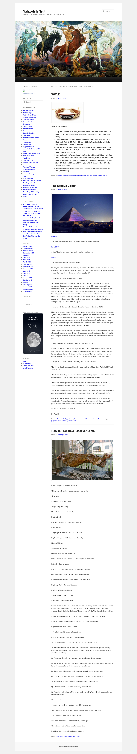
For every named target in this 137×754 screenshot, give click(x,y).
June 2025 (26, 257)
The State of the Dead (30, 187)
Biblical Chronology (29, 117)
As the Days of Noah (29, 115)
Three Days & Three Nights (32, 192)
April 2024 (26, 260)
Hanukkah (26, 135)
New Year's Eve (28, 160)
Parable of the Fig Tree (30, 162)
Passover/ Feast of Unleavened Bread (74, 176)
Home (25, 79)
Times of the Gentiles (30, 194)
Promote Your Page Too (29, 93)
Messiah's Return (28, 156)
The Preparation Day (30, 183)
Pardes (25, 165)
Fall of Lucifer (27, 126)
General (59, 176)
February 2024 (27, 264)
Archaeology (27, 113)
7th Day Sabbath (28, 110)
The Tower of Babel (29, 190)
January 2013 (27, 287)
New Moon (26, 158)
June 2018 (26, 273)
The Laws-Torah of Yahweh (94, 176)
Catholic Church (28, 119)
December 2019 (28, 269)
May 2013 (26, 282)
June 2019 (26, 271)
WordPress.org (28, 368)
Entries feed (27, 363)
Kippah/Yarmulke (28, 147)
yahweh (64, 421)
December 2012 (28, 289)
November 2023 (28, 266)
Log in (25, 361)
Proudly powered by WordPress (68, 746)
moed (59, 421)
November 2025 (28, 251)
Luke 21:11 (55, 247)
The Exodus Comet (63, 186)
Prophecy (101, 419)
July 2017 (26, 275)
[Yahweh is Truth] (24, 91)
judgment (54, 421)
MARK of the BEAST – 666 (31, 153)
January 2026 (27, 246)
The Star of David (29, 185)
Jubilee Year (27, 144)
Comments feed (28, 366)
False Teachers (28, 128)
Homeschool (27, 142)
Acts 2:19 (54, 257)
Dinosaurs (26, 124)
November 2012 (28, 291)
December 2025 (28, 248)
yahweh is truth (71, 421)
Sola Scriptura (28, 178)
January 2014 (27, 278)
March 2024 (27, 262)
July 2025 (26, 255)
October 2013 (27, 280)
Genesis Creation (28, 133)
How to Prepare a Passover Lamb (73, 431)
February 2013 (27, 285)
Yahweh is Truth (35, 11)
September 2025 (28, 253)
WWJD (55, 94)
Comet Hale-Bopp (62, 419)
